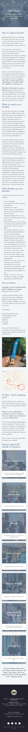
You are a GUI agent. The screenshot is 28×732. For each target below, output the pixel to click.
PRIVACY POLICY (14, 702)
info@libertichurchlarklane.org (14, 716)
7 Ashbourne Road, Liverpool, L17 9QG (13, 714)
